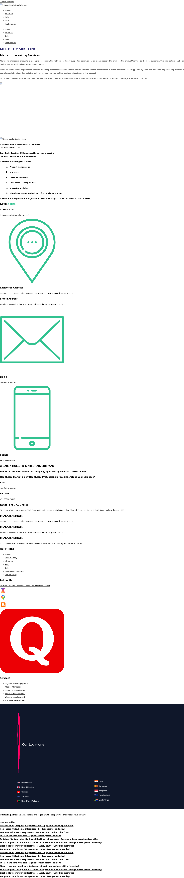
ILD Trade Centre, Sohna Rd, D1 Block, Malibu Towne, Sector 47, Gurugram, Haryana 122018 (41, 543)
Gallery (8, 17)
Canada (24, 792)
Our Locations (33, 744)
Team (7, 20)
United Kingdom (27, 787)
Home (8, 10)
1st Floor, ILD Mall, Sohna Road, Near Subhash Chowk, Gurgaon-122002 (31, 532)
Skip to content (7, 1)
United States (26, 783)
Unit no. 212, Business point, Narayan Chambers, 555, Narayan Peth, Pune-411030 (36, 521)
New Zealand (104, 795)
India (101, 781)
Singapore (103, 791)
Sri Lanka (103, 786)
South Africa (104, 800)
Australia (25, 796)
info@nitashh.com (8, 488)
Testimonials (10, 24)
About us (9, 13)
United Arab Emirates (30, 801)
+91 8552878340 (7, 499)
